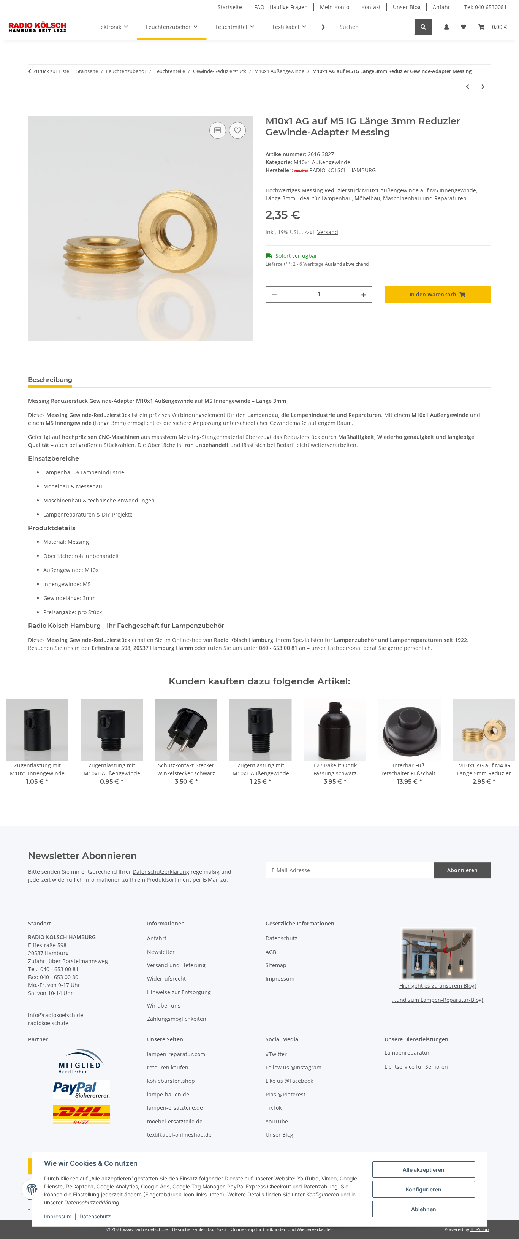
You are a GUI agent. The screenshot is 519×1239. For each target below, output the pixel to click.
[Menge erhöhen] (363, 294)
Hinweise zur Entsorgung (179, 992)
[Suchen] (423, 27)
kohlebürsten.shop (171, 1080)
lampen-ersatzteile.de (175, 1107)
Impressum (57, 1216)
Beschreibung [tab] (50, 379)
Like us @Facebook (289, 1080)
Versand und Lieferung (176, 965)
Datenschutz (95, 1216)
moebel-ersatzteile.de (175, 1121)
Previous (19, 747)
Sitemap (276, 965)
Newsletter (161, 951)
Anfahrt (442, 7)
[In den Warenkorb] (34, 112)
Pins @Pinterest (285, 1094)
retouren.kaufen (167, 1067)
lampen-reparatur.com (176, 1054)
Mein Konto (334, 7)
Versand (327, 232)
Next (500, 747)
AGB (271, 951)
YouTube (277, 1121)
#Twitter (276, 1054)
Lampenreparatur (407, 1052)
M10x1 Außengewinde (322, 162)
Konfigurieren (423, 1189)
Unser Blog (407, 7)
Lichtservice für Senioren (416, 1066)
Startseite (230, 7)
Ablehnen (423, 1209)
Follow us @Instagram (293, 1067)
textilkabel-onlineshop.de (179, 1134)
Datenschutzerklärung (161, 871)
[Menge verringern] (274, 294)
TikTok (274, 1107)
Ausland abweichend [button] (347, 264)
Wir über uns (163, 1005)
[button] (446, 27)
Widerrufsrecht (166, 978)
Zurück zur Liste (51, 71)
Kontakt (371, 7)
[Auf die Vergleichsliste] (217, 130)
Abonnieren (462, 870)
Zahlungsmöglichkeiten (176, 1018)
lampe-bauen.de (168, 1094)
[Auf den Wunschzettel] (237, 130)
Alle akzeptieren (424, 1169)
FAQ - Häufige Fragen (281, 7)
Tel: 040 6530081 (485, 7)
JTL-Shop (479, 1229)
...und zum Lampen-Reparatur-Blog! (437, 999)
